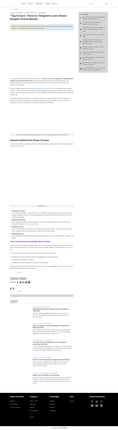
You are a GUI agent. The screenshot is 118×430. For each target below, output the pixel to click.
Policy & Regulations (47, 373)
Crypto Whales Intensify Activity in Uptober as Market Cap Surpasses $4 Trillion (94, 68)
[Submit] (106, 3)
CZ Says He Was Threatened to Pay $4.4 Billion (93, 35)
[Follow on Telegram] (101, 405)
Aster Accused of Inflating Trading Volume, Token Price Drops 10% (94, 63)
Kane (44, 12)
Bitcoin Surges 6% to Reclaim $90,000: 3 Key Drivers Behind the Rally (51, 326)
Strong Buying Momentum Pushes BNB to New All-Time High (93, 53)
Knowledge (39, 3)
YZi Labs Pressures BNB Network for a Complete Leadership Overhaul (49, 343)
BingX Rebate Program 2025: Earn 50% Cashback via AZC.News (51, 310)
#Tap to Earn (14, 278)
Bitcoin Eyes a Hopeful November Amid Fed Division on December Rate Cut (94, 18)
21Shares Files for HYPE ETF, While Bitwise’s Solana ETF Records (92, 23)
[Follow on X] (101, 401)
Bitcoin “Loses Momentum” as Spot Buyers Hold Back (51, 359)
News (23, 3)
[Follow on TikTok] (96, 401)
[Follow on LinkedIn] (92, 405)
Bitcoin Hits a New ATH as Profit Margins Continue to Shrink (93, 58)
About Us (55, 3)
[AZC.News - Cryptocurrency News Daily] (15, 3)
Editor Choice (43, 323)
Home (11, 9)
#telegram (23, 278)
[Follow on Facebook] (92, 401)
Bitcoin (37, 323)
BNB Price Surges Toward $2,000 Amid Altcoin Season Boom (93, 47)
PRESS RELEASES (40, 307)
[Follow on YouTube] (96, 405)
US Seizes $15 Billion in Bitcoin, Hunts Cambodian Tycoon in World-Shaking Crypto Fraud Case (92, 41)
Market (30, 3)
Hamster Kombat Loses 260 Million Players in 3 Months (33, 241)
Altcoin (37, 340)
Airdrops (47, 3)
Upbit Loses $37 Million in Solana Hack (46, 375)
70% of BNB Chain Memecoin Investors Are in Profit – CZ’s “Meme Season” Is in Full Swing (94, 29)
